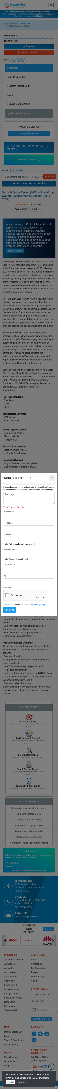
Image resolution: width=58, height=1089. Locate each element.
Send (11, 609)
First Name (9, 511)
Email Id (7, 535)
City (5, 576)
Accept (10, 1082)
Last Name (9, 523)
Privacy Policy (39, 604)
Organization (9, 564)
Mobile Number (10, 550)
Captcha (7, 588)
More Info (22, 1082)
